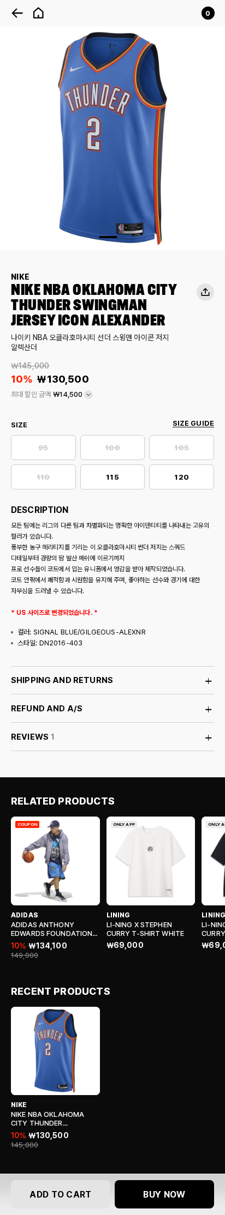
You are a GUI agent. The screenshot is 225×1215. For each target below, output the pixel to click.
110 (43, 477)
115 (112, 477)
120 (181, 477)
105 (181, 448)
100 (112, 448)
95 (43, 448)
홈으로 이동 (38, 13)
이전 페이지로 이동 (17, 13)
